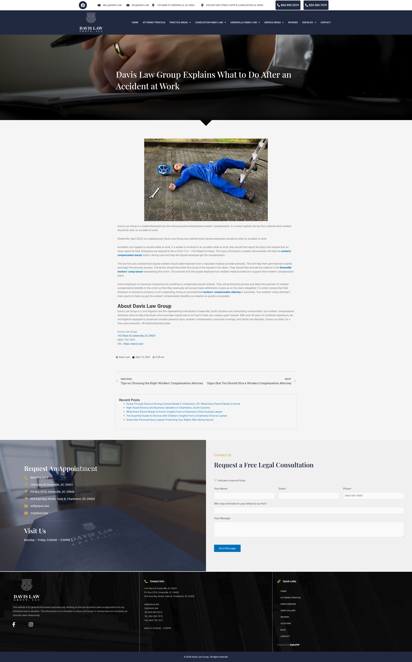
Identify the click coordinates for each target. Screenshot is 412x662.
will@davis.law (112, 5)
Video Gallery (288, 610)
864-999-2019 (39, 477)
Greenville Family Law (243, 22)
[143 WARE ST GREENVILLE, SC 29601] (153, 5)
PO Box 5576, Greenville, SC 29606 (52, 491)
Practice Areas (179, 22)
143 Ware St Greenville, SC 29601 (51, 484)
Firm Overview (288, 604)
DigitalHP (295, 644)
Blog (283, 630)
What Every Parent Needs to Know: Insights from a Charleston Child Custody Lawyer (174, 411)
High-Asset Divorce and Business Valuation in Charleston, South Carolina (168, 407)
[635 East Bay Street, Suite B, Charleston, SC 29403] (202, 5)
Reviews (293, 22)
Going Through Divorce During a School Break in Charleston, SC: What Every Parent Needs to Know (183, 403)
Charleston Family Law (209, 22)
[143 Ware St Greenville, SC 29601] (26, 485)
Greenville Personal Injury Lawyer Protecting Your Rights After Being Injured (170, 419)
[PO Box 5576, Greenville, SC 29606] (26, 492)
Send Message (227, 548)
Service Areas (272, 22)
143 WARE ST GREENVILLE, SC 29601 (176, 5)
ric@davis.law (39, 513)
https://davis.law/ (133, 343)
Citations (286, 623)
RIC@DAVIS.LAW (140, 5)
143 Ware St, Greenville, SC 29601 (136, 335)
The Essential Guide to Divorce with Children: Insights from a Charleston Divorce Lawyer (176, 415)
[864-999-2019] (26, 478)
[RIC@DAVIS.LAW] (127, 5)
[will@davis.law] (99, 5)
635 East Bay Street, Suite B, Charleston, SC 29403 (234, 5)
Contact (326, 22)
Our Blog (307, 22)
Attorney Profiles (154, 22)
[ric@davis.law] (26, 513)
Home (135, 22)
